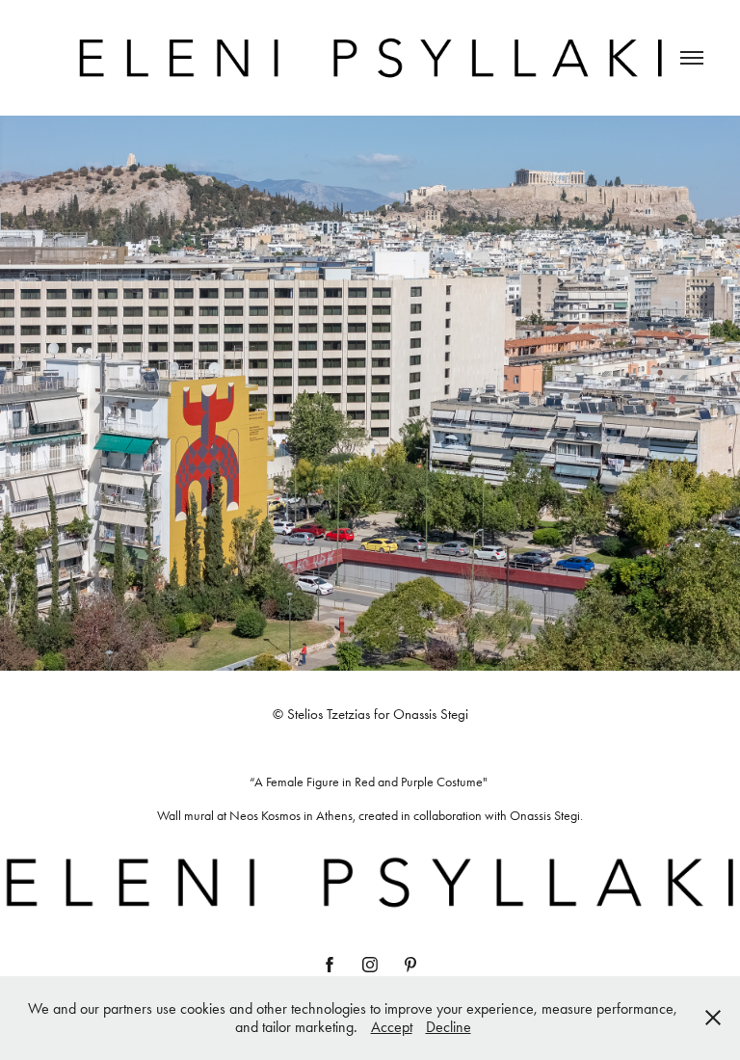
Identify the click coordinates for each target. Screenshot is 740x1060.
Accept (391, 1027)
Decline (448, 1027)
